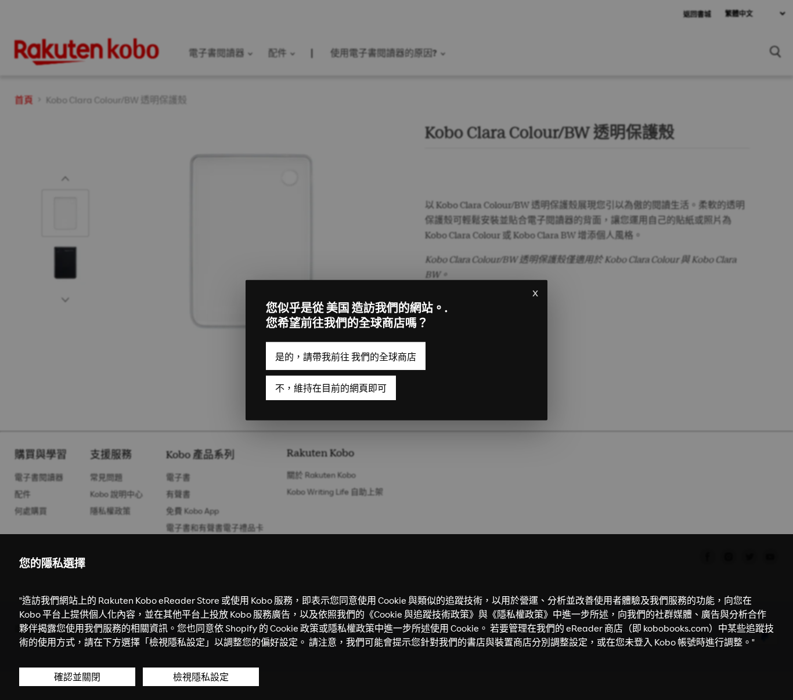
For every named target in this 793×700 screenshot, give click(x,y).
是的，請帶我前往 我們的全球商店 (345, 356)
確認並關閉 (77, 677)
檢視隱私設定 (201, 677)
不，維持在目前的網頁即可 (331, 387)
